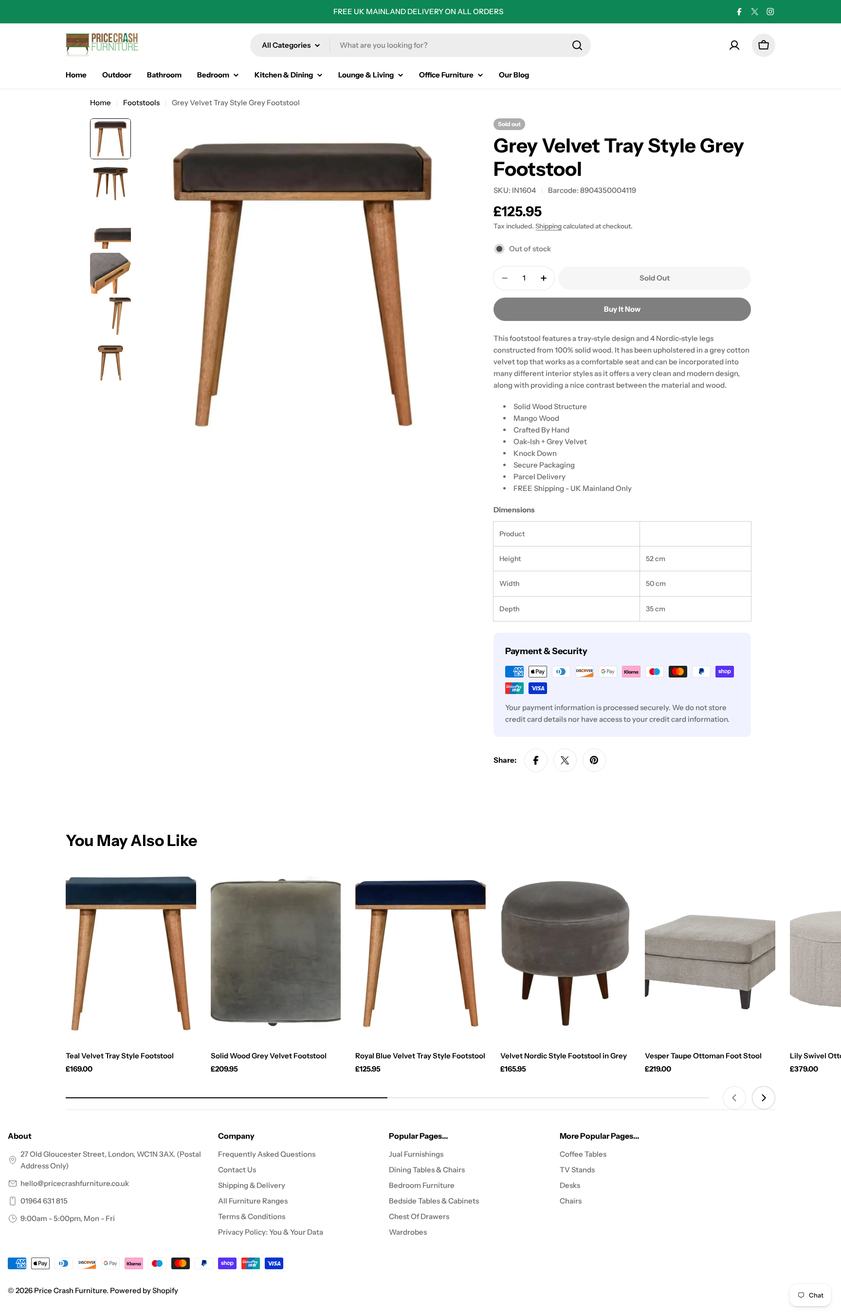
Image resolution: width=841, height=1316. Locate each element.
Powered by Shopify (144, 1290)
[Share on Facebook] (536, 760)
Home (100, 102)
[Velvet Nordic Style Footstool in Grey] (565, 953)
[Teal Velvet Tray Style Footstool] (131, 953)
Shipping (548, 226)
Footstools (141, 102)
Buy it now (622, 309)
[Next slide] (763, 1097)
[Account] (734, 45)
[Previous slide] (734, 1097)
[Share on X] (565, 760)
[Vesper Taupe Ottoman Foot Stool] (710, 953)
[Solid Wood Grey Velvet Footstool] (276, 953)
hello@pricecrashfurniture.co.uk (74, 1183)
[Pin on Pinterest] (594, 760)
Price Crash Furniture (70, 1290)
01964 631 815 (44, 1200)
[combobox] (420, 45)
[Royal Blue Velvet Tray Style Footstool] (420, 953)
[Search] (577, 45)
